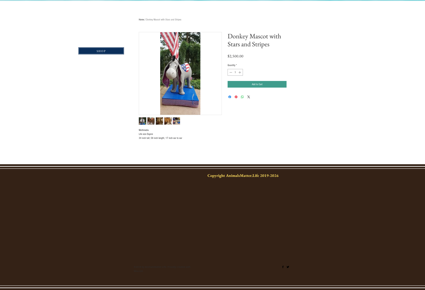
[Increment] (240, 72)
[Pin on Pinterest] (236, 97)
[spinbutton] (235, 72)
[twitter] (288, 267)
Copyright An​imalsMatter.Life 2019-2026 (243, 175)
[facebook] (283, 267)
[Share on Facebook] (230, 97)
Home (141, 19)
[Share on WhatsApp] (242, 97)
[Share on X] (249, 97)
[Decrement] (230, 72)
